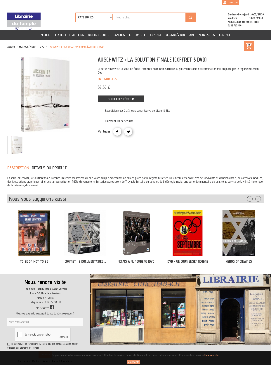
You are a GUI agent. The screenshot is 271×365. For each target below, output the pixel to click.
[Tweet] (128, 132)
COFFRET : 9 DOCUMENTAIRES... (85, 261)
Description (18, 167)
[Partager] (117, 132)
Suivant (260, 198)
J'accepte (133, 361)
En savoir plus (107, 79)
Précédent (253, 198)
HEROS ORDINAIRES (239, 261)
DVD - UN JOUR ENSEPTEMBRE (187, 261)
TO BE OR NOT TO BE (34, 261)
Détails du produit (49, 167)
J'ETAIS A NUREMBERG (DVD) (136, 261)
